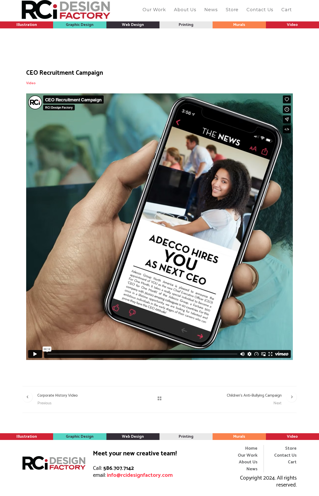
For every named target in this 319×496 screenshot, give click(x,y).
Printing (186, 24)
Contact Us (285, 455)
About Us (248, 462)
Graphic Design (79, 24)
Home (251, 448)
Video (292, 24)
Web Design (133, 24)
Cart (292, 462)
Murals (239, 24)
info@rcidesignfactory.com (140, 475)
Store (291, 448)
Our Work (247, 455)
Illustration (26, 24)
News (251, 469)
